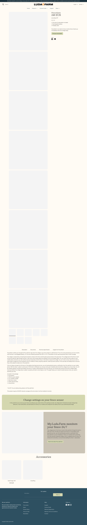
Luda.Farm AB (10, 521)
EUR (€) (80, 4)
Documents (33, 349)
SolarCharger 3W (11, 480)
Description (24, 349)
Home (28, 8)
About (57, 8)
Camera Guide (43, 8)
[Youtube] (68, 505)
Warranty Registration (49, 509)
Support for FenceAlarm (58, 349)
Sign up (58, 494)
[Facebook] (66, 505)
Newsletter (25, 513)
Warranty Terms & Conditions (51, 511)
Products (34, 8)
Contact (46, 513)
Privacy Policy (26, 509)
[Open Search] (3, 4)
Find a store (25, 505)
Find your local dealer (57, 33)
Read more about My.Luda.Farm (55, 441)
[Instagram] (71, 505)
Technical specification (44, 349)
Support (51, 8)
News (24, 507)
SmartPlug (33, 480)
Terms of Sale (26, 511)
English (75, 4)
